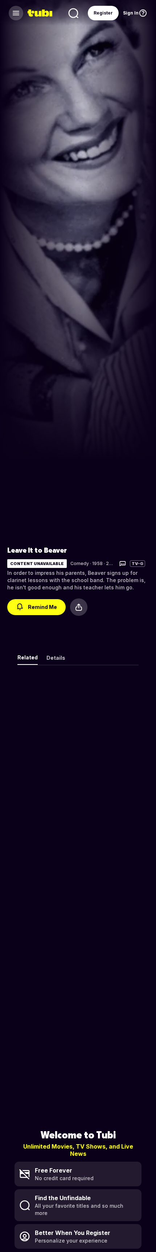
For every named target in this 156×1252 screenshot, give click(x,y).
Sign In (131, 13)
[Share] (78, 607)
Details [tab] (55, 658)
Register (103, 13)
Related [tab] (27, 657)
